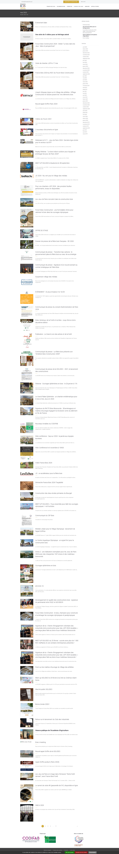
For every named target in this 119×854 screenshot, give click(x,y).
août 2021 (85, 87)
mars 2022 (85, 81)
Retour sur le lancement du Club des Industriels (52, 719)
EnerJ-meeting (40, 742)
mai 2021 (85, 93)
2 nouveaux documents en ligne (46, 130)
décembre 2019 (86, 122)
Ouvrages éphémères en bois (45, 566)
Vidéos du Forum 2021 (43, 119)
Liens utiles (72, 850)
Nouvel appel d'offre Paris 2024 (46, 104)
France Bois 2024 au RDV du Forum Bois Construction (54, 73)
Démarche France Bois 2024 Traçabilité (49, 482)
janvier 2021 (85, 101)
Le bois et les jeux (78, 6)
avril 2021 (85, 95)
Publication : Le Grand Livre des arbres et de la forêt (53, 334)
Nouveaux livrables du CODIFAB (46, 424)
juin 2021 (85, 91)
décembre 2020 (86, 103)
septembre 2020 (86, 108)
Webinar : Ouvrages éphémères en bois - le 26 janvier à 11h (56, 384)
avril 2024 (85, 47)
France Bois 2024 (51, 6)
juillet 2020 (85, 112)
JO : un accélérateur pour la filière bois (48, 473)
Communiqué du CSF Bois (44, 515)
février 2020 (85, 118)
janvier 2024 (85, 50)
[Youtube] (94, 1)
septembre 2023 (86, 58)
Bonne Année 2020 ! (42, 704)
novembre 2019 (86, 124)
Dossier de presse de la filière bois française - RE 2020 (54, 241)
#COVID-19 (39, 586)
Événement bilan (41, 23)
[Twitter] (91, 1)
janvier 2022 (85, 83)
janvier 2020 (85, 120)
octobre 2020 (86, 106)
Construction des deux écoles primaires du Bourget (53, 493)
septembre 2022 (86, 74)
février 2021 (85, 99)
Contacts (66, 850)
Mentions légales (47, 850)
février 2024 (85, 48)
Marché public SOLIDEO (43, 689)
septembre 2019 (86, 128)
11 (55, 826)
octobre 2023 (86, 56)
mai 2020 (85, 114)
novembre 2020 (86, 104)
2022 (25, 14)
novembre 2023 (86, 54)
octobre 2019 (86, 126)
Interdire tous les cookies (81, 852)
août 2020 (85, 110)
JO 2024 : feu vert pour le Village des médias (51, 176)
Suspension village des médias (46, 277)
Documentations (61, 6)
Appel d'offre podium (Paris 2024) (47, 762)
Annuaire (87, 6)
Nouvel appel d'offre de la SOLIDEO (47, 751)
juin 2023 (85, 60)
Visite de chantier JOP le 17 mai (46, 63)
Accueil (21, 14)
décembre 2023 (86, 52)
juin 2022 (85, 76)
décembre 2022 (86, 68)
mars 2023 (85, 64)
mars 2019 (85, 133)
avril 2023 (85, 62)
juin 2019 (85, 130)
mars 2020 (85, 116)
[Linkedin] (87, 1)
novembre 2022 (86, 70)
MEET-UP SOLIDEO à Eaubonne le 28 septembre (52, 163)
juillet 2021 (85, 89)
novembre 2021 (86, 85)
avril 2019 (85, 131)
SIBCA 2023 (39, 805)
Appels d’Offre (95, 6)
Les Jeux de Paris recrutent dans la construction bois (54, 199)
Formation (69, 6)
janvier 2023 (85, 66)
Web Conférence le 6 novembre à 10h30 (49, 448)
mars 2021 (85, 97)
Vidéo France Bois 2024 (43, 463)
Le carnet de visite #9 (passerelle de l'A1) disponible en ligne (56, 785)
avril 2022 (85, 79)
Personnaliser (93, 852)
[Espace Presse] (97, 1)
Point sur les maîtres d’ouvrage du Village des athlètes (54, 667)
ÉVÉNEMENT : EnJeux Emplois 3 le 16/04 (50, 292)
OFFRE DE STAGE (41, 230)
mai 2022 (85, 77)
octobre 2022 (86, 72)
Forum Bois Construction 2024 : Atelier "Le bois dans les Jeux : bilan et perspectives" (90, 31)
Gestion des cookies (57, 850)
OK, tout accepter (69, 852)
